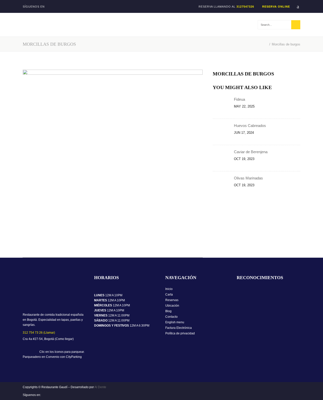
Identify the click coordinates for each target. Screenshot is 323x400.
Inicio (169, 289)
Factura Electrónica (178, 328)
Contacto (171, 316)
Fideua (240, 99)
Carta (169, 294)
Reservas (171, 300)
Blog (168, 311)
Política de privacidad (180, 333)
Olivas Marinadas (249, 178)
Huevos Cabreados (250, 125)
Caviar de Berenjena (251, 152)
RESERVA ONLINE (276, 6)
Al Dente (100, 387)
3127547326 (245, 6)
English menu (174, 322)
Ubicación (172, 305)
